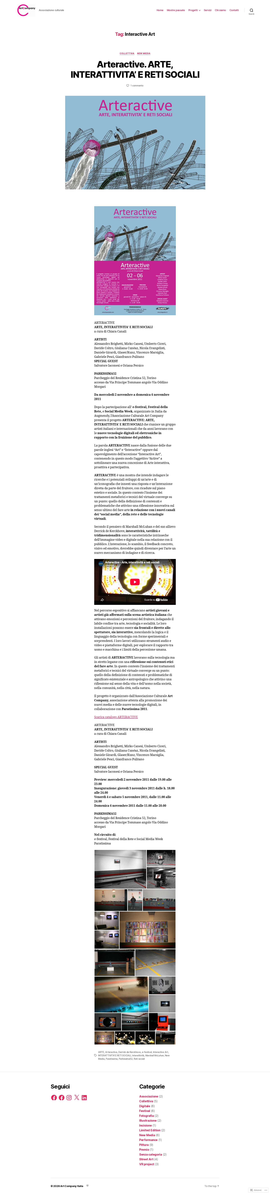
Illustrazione (148, 1120)
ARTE (101, 1052)
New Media (143, 53)
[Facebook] (54, 1097)
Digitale (144, 1106)
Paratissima (112, 1058)
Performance (148, 1140)
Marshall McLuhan (154, 1055)
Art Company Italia (71, 1186)
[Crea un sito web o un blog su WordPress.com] (87, 1185)
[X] (76, 1097)
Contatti (234, 10)
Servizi (208, 10)
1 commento (136, 85)
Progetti (193, 10)
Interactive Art (160, 1052)
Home (160, 10)
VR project (146, 1164)
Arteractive (111, 1052)
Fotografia (146, 1116)
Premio (144, 1149)
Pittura (144, 1145)
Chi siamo (220, 10)
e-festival (147, 1052)
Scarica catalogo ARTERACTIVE (116, 717)
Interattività (138, 1055)
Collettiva (127, 53)
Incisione (145, 1125)
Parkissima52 (126, 1058)
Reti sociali (139, 1058)
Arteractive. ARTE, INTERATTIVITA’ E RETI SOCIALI (135, 69)
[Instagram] (69, 1097)
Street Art (146, 1159)
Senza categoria (150, 1154)
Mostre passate (176, 10)
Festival (144, 1111)
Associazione (148, 1096)
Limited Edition (149, 1130)
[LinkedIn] (84, 1097)
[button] (120, 869)
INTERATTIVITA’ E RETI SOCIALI (114, 1055)
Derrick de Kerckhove (129, 1052)
